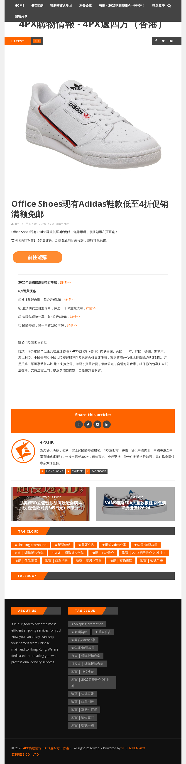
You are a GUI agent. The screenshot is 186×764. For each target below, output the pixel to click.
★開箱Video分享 (114, 545)
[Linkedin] (107, 424)
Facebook (99, 471)
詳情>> (65, 282)
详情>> (69, 299)
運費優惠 (85, 5)
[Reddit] (97, 424)
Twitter (77, 471)
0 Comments (60, 224)
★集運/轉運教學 (145, 545)
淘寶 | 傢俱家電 (26, 560)
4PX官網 (37, 5)
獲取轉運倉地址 (61, 5)
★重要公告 (86, 545)
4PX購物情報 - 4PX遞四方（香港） (93, 23)
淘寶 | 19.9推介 (103, 552)
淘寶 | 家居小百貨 (89, 560)
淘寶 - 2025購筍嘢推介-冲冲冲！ (122, 5)
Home (19, 5)
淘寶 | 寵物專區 (121, 560)
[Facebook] (79, 424)
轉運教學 (158, 5)
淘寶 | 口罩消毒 (56, 560)
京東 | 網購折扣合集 (29, 552)
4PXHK (18, 224)
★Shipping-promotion (30, 545)
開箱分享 (21, 16)
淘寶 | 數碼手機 (151, 560)
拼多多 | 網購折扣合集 (67, 552)
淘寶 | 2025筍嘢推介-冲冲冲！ (144, 552)
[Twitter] (88, 424)
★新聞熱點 (62, 545)
